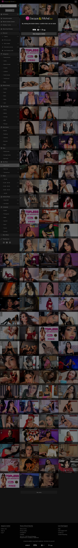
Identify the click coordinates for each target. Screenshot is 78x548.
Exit (39, 26)
